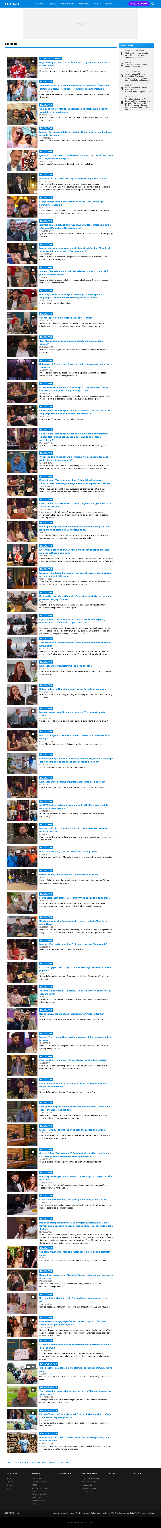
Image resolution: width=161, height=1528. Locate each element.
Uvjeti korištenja (69, 1513)
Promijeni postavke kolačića (126, 1513)
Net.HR (111, 1473)
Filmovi (10, 1482)
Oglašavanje (96, 1513)
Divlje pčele (36, 1497)
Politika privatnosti (83, 1513)
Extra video (89, 1473)
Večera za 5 (87, 1491)
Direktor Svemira (38, 1501)
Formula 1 (35, 1504)
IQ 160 (34, 1485)
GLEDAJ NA (135, 4)
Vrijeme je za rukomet (91, 1478)
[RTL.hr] (12, 4)
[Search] (152, 3)
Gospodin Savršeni (39, 1494)
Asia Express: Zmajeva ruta (41, 1489)
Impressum (58, 1513)
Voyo (9, 1488)
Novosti (12, 1473)
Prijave (137, 1473)
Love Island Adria (39, 1478)
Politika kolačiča (108, 1513)
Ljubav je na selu (89, 1488)
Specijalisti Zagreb (39, 1482)
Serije (9, 1478)
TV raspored (64, 1473)
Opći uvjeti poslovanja (146, 1513)
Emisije (10, 1485)
